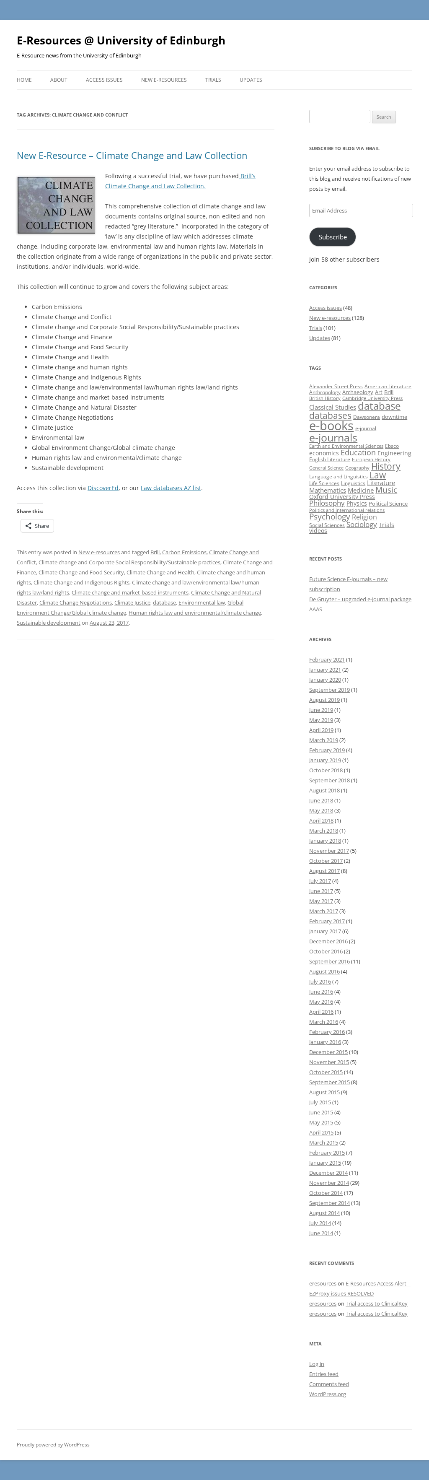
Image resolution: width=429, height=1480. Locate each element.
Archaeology (357, 392)
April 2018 (321, 820)
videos (318, 531)
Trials (213, 79)
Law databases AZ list (171, 488)
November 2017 (329, 850)
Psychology (329, 516)
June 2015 (321, 1112)
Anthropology (325, 392)
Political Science (388, 503)
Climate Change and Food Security (81, 572)
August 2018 (324, 790)
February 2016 (327, 1032)
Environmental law (201, 602)
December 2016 (328, 941)
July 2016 (320, 981)
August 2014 (324, 1213)
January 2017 (325, 931)
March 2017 (323, 911)
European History (371, 459)
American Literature (387, 386)
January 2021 (325, 669)
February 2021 (327, 659)
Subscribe (333, 237)
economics (324, 453)
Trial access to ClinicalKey (377, 1303)
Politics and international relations (347, 510)
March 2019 (323, 740)
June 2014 (321, 1233)
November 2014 (329, 1183)
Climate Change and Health (160, 572)
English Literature (329, 459)
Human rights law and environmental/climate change (195, 612)
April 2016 (321, 1011)
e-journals (333, 437)
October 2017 (326, 861)
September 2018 (329, 780)
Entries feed (324, 1374)
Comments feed (329, 1384)
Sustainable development (48, 622)
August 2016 (324, 971)
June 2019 (321, 710)
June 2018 (321, 800)
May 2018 (321, 810)
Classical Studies (332, 407)
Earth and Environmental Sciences (346, 446)
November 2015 (329, 1062)
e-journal (365, 428)
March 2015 (323, 1142)
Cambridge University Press (372, 398)
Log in (316, 1364)
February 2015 (327, 1152)
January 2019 (325, 760)
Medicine (361, 490)
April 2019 (321, 730)
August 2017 (324, 871)
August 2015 (324, 1092)
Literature (381, 482)
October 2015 (326, 1072)
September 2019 (329, 689)
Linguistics (353, 483)
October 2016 (326, 951)
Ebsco (392, 445)
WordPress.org (327, 1394)
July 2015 (320, 1102)
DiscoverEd (103, 488)
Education (358, 452)
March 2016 (323, 1022)
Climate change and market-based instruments (130, 592)
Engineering (394, 453)
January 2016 (325, 1042)
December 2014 (328, 1172)
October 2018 (326, 770)
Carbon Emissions (184, 552)
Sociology (361, 524)
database (164, 602)
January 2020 (325, 679)
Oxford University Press (342, 497)
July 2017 (320, 881)
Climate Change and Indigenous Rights (81, 582)
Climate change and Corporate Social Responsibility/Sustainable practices (129, 562)
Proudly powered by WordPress (53, 1444)
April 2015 (321, 1132)
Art (378, 392)
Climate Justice (132, 602)
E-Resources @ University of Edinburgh (121, 40)
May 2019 (321, 720)
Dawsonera (366, 417)
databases (330, 415)
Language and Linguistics (338, 476)
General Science (326, 468)
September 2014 (329, 1203)
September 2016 (329, 961)
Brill (155, 552)
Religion (364, 517)
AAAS (315, 609)
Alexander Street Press (336, 386)
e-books (331, 425)
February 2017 (327, 921)
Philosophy (327, 503)
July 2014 (320, 1223)
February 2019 (327, 750)
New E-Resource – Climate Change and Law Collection (132, 155)
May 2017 (321, 901)
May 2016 (321, 1001)
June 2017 (321, 891)
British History (325, 398)
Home (24, 79)
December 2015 (328, 1052)
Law (378, 475)
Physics (356, 503)
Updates (251, 79)
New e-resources (164, 79)
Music (386, 489)
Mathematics (327, 490)
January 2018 (325, 840)
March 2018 (323, 830)
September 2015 (329, 1082)
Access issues (104, 79)
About (58, 79)
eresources (322, 1283)
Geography (357, 468)
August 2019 (324, 700)
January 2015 (325, 1162)
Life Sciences (324, 483)
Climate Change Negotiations (75, 602)
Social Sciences (327, 525)
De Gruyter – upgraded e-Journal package (360, 599)
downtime (394, 417)
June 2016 (321, 991)
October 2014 (326, 1193)
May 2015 (321, 1122)
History (386, 466)
